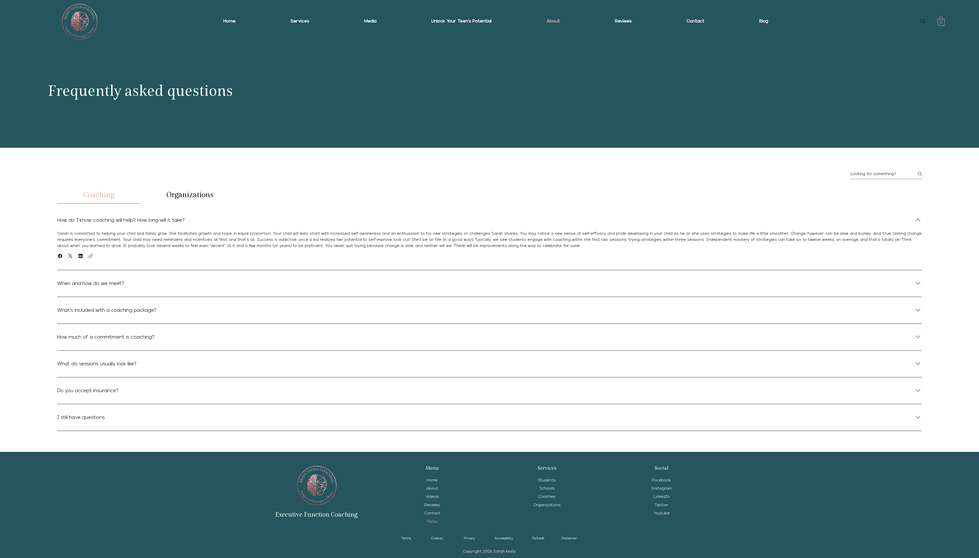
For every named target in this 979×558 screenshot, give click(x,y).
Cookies (437, 538)
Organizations (547, 505)
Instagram (661, 488)
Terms (406, 538)
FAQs (432, 521)
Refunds (538, 538)
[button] (300, 21)
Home (432, 480)
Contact (432, 513)
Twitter (661, 505)
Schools (547, 488)
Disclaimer (569, 538)
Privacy (469, 538)
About (432, 488)
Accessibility (503, 538)
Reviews (432, 505)
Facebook (661, 480)
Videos (432, 496)
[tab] (98, 194)
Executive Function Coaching (316, 514)
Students (547, 480)
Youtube (661, 513)
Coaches (547, 496)
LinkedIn (661, 496)
